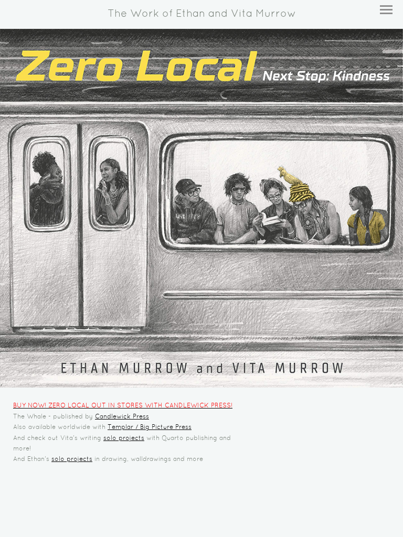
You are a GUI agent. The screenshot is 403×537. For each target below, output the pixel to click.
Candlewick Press (122, 417)
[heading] (201, 14)
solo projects (123, 438)
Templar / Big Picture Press (150, 427)
